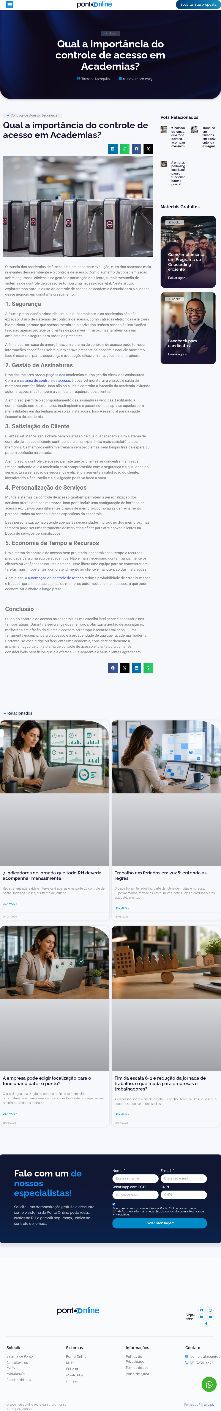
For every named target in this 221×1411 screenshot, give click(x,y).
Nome (117, 1171)
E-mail (166, 1171)
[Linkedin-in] (201, 1317)
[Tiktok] (206, 1323)
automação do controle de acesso (56, 578)
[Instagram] (210, 1310)
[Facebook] (201, 1310)
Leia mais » (10, 903)
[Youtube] (210, 1317)
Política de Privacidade (199, 1404)
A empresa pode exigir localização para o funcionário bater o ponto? (179, 173)
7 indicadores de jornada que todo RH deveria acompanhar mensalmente (181, 137)
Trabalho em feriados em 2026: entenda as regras (209, 137)
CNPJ (165, 1187)
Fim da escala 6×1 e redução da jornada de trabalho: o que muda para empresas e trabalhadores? (160, 1083)
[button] (9, 4)
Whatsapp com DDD (128, 1187)
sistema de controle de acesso (45, 380)
